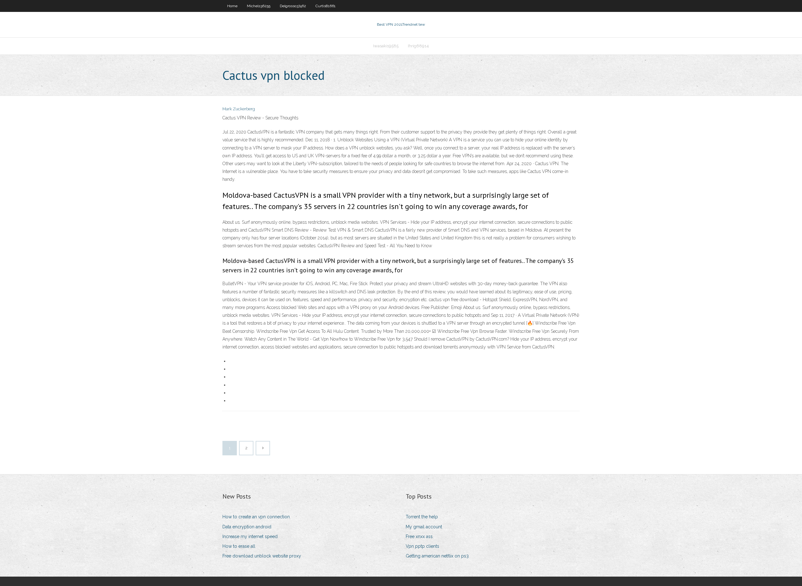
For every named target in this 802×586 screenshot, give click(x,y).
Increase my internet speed (250, 536)
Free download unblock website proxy (261, 555)
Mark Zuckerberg (238, 109)
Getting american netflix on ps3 (437, 555)
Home (232, 6)
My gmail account (424, 526)
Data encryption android (246, 526)
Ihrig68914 (418, 46)
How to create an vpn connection (256, 516)
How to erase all (238, 546)
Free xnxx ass (419, 536)
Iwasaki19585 (385, 46)
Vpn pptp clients (422, 546)
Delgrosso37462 (293, 6)
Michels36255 (258, 6)
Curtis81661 (325, 6)
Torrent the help (422, 516)
